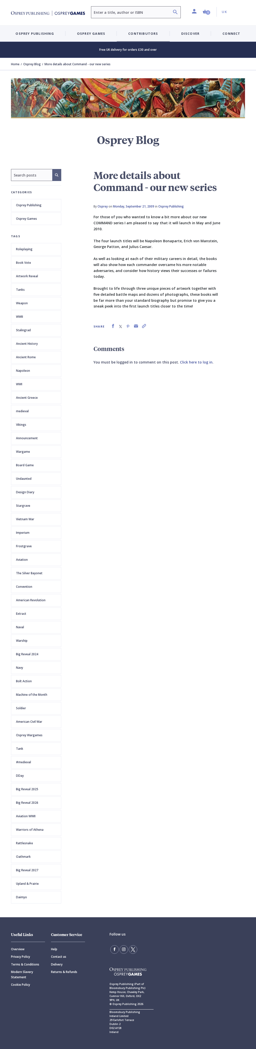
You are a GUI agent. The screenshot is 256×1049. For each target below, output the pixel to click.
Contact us (58, 956)
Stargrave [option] (23, 506)
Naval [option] (20, 627)
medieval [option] (22, 411)
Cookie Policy (20, 984)
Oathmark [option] (23, 856)
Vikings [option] (21, 424)
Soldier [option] (21, 708)
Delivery (56, 964)
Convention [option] (24, 586)
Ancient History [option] (27, 344)
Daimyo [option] (21, 897)
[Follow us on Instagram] (124, 949)
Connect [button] (231, 33)
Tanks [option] (20, 290)
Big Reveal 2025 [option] (27, 789)
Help (54, 949)
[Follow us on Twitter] (133, 949)
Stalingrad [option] (23, 330)
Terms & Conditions (25, 964)
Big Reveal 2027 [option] (27, 870)
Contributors (143, 33)
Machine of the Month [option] (31, 694)
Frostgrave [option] (24, 546)
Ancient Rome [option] (26, 357)
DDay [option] (20, 776)
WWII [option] (19, 316)
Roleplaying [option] (24, 249)
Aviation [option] (22, 560)
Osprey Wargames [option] (29, 735)
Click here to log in (196, 362)
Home (15, 64)
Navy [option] (19, 668)
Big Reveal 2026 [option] (27, 802)
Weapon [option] (22, 303)
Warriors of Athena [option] (30, 830)
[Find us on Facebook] (114, 949)
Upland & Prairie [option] (27, 884)
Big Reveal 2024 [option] (27, 654)
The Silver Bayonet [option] (29, 573)
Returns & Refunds (64, 972)
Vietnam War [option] (25, 519)
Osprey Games (26, 218)
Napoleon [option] (23, 370)
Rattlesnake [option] (24, 843)
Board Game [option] (25, 465)
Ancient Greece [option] (27, 398)
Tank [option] (19, 748)
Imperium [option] (23, 532)
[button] (206, 12)
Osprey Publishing (29, 205)
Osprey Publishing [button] (35, 33)
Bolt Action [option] (24, 681)
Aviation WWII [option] (26, 816)
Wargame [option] (23, 452)
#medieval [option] (23, 762)
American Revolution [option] (31, 600)
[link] (113, 326)
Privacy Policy (20, 956)
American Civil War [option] (29, 722)
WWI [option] (19, 384)
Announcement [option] (27, 438)
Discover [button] (190, 33)
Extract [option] (21, 614)
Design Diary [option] (25, 492)
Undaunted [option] (24, 478)
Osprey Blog (32, 64)
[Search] (175, 12)
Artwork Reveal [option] (27, 276)
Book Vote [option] (23, 262)
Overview (17, 949)
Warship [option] (22, 640)
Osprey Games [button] (91, 33)
